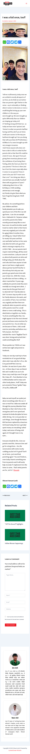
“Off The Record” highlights (14, 524)
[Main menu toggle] (26, 3)
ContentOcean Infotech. (15, 750)
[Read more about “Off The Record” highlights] (15, 515)
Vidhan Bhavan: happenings (14, 543)
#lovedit (16, 470)
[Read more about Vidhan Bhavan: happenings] (15, 534)
